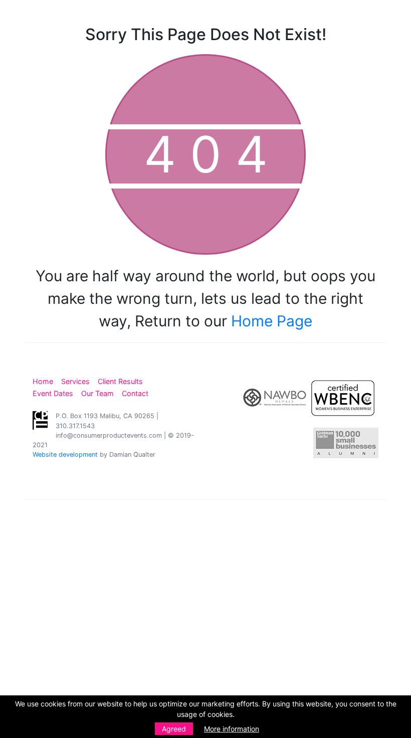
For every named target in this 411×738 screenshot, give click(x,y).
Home (43, 381)
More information (231, 728)
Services (75, 381)
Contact (135, 393)
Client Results (120, 381)
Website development (65, 454)
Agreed (174, 728)
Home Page (271, 321)
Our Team (97, 393)
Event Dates (53, 393)
